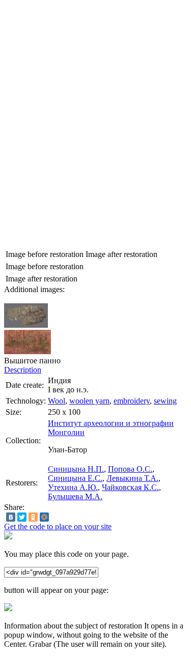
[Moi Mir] (44, 517)
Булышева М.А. (75, 496)
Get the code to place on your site (58, 526)
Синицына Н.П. (76, 469)
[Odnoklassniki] (33, 517)
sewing (165, 400)
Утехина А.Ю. (73, 487)
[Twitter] (21, 517)
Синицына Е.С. (75, 478)
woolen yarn (89, 400)
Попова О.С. (130, 469)
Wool (56, 400)
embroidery (132, 400)
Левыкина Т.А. (132, 478)
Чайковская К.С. (130, 487)
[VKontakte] (10, 517)
